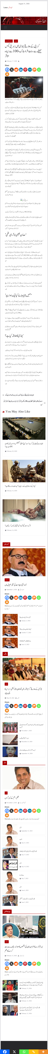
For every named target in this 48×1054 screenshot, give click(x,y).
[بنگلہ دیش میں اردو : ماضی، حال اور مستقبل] (10, 900)
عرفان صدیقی (22, 590)
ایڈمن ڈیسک (22, 956)
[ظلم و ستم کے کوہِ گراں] (24, 778)
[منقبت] (10, 841)
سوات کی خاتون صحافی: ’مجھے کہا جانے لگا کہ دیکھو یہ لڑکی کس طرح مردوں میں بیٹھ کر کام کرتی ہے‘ (23, 403)
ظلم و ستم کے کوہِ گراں (12, 798)
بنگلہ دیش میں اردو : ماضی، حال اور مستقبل (27, 899)
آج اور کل (10, 7)
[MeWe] (30, 70)
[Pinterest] (25, 70)
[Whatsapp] (39, 70)
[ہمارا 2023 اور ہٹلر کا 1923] (10, 643)
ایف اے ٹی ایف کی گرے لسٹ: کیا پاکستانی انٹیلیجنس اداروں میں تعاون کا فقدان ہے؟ (24, 445)
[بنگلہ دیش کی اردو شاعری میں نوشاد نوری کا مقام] (10, 853)
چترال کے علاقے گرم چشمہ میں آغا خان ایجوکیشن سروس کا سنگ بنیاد (23, 691)
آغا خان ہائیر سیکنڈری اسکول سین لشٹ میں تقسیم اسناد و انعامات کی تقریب (31, 726)
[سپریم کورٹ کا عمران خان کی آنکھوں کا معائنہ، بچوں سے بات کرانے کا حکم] (24, 927)
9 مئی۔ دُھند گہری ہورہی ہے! (25, 617)
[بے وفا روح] (10, 877)
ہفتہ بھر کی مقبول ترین (9, 41)
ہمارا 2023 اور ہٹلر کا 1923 (25, 641)
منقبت (21, 839)
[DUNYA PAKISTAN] (24, 18)
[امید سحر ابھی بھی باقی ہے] (10, 740)
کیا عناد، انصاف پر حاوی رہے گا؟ (25, 629)
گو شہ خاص (7, 580)
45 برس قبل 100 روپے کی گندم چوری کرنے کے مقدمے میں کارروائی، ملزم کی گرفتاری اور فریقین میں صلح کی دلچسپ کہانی (31, 996)
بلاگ (6, 684)
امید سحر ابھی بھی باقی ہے (24, 738)
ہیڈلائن (16, 41)
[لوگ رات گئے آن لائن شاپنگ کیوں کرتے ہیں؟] (24, 501)
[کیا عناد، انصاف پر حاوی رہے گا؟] (10, 631)
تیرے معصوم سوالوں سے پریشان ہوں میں (27, 750)
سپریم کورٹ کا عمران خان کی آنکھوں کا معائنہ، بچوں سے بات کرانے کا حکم (24, 949)
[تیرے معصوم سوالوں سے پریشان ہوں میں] (10, 752)
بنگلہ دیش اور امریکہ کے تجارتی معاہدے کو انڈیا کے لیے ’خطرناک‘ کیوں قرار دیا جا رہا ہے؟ (30, 1008)
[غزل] (10, 829)
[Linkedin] (21, 70)
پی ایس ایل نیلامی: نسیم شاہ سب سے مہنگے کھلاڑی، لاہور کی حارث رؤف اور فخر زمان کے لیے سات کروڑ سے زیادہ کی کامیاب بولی (31, 983)
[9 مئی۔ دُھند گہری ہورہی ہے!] (10, 619)
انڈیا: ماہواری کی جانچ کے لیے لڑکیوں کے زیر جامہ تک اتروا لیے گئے (19, 395)
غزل (21, 827)
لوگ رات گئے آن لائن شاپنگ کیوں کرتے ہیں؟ (18, 525)
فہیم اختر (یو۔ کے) (23, 803)
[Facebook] (7, 70)
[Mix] (34, 70)
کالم (6, 793)
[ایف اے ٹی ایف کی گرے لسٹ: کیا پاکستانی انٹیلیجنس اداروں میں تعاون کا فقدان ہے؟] (24, 419)
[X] (12, 70)
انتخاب (18, 698)
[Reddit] (16, 70)
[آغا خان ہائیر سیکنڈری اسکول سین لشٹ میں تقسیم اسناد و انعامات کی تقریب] (10, 727)
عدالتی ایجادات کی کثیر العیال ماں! (16, 585)
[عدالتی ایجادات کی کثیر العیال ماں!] (24, 562)
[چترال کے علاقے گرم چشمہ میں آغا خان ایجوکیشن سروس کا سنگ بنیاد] (24, 669)
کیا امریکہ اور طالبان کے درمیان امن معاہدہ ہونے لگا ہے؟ (20, 486)
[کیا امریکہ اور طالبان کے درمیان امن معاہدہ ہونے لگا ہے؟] (24, 461)
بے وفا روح (22, 875)
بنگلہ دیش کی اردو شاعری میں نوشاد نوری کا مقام (28, 851)
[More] (7, 74)
